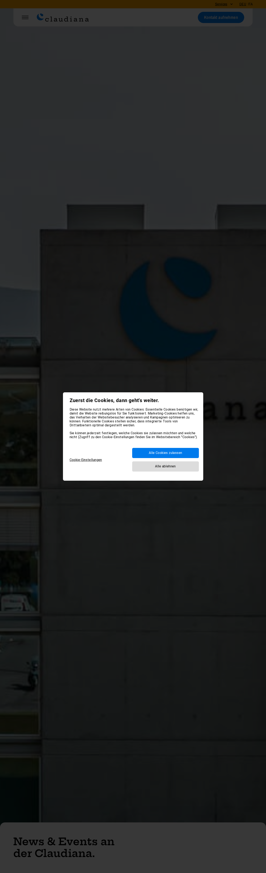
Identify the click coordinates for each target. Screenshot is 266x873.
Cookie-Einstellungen (86, 460)
